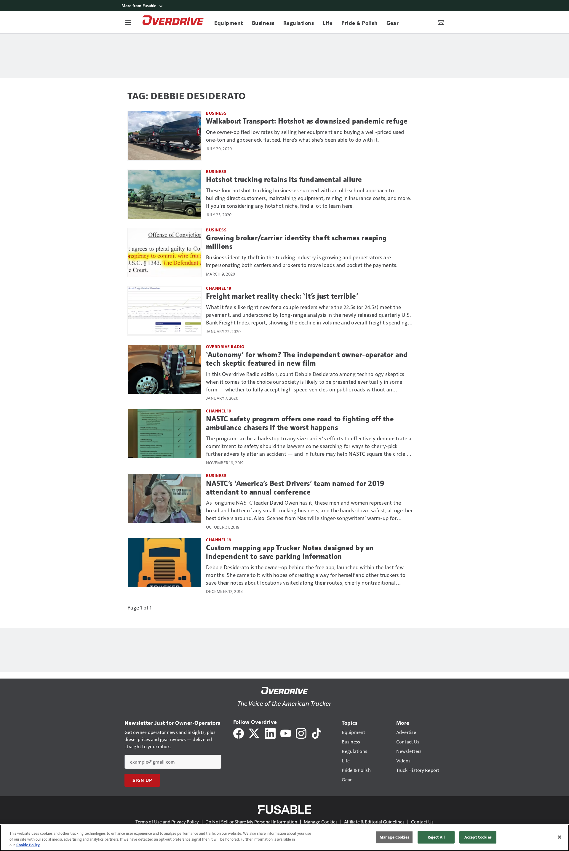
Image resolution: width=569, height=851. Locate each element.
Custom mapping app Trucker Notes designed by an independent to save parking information (290, 552)
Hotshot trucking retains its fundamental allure (284, 179)
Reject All (436, 837)
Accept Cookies (478, 837)
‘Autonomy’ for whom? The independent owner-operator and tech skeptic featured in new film (307, 359)
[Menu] (128, 22)
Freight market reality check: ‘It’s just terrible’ (282, 296)
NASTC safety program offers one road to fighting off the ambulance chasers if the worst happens (300, 423)
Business (216, 113)
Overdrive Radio (225, 346)
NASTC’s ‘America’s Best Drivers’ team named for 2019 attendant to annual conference (295, 487)
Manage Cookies (321, 821)
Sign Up (142, 780)
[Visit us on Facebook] (238, 733)
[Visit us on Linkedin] (270, 733)
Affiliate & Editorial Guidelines (374, 821)
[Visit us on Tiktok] (316, 733)
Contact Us (422, 821)
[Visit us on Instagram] (301, 733)
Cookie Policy (28, 844)
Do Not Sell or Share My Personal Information (251, 821)
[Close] (559, 837)
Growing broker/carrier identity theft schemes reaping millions (296, 242)
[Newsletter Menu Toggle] (441, 22)
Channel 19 (218, 288)
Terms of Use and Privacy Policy (167, 821)
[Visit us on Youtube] (285, 733)
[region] (284, 837)
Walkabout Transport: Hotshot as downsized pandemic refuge (307, 121)
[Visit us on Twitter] (254, 733)
